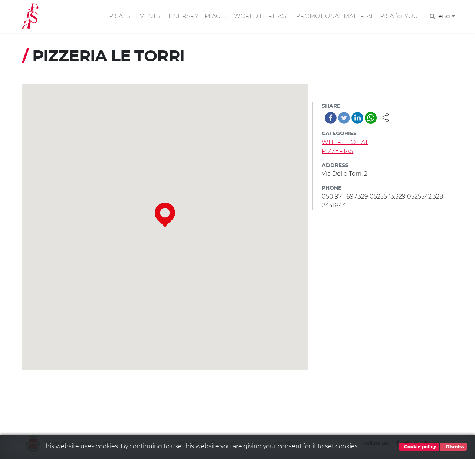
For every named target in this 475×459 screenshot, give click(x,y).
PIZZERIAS (337, 150)
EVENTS (148, 16)
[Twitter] (344, 118)
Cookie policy (419, 447)
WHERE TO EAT (345, 142)
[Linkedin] (357, 118)
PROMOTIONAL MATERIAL (335, 16)
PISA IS (119, 16)
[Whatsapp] (371, 118)
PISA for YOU (399, 16)
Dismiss (454, 447)
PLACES (216, 16)
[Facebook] (331, 118)
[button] (384, 116)
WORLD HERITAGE (262, 16)
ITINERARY (182, 16)
